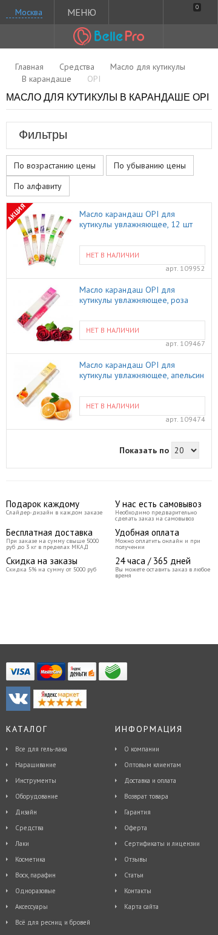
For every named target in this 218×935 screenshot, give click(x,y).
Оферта (135, 828)
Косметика (30, 859)
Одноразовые (35, 891)
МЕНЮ (81, 12)
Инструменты (35, 780)
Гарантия (137, 812)
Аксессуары (31, 906)
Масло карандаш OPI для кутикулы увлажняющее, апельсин (141, 370)
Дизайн (26, 812)
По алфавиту (38, 186)
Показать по (144, 450)
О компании (141, 749)
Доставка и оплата (150, 780)
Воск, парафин (35, 875)
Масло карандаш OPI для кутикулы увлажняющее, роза (133, 295)
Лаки (22, 843)
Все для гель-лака (41, 749)
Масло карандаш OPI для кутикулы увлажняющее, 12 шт (136, 219)
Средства (29, 828)
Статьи (134, 875)
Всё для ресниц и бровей (52, 922)
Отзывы (135, 859)
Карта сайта (141, 906)
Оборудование (36, 796)
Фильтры (43, 134)
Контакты (137, 891)
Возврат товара (146, 796)
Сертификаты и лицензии (162, 843)
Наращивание (35, 764)
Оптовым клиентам (152, 764)
